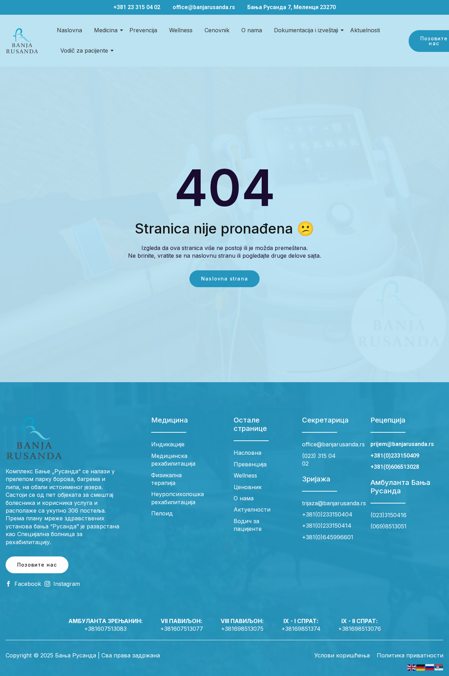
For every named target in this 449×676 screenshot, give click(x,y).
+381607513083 (105, 628)
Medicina (106, 30)
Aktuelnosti (365, 30)
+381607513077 (181, 628)
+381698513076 (359, 628)
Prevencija (143, 30)
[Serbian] (439, 666)
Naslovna (69, 30)
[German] (420, 666)
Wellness (181, 30)
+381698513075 (242, 628)
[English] (411, 666)
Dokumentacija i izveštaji (306, 30)
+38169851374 (301, 628)
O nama (251, 30)
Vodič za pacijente (84, 50)
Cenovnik (217, 30)
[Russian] (430, 666)
